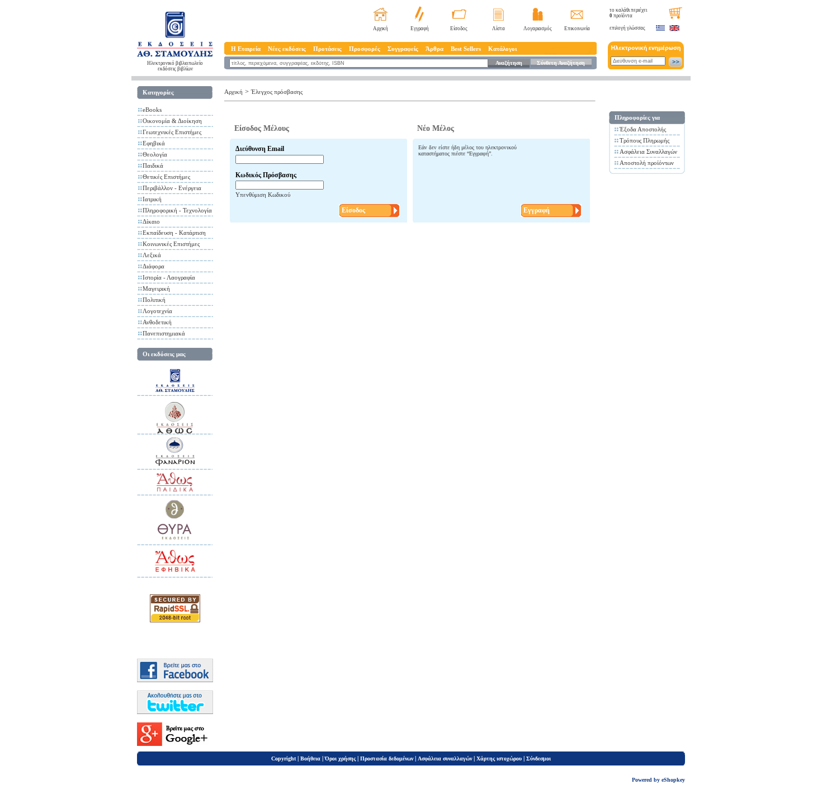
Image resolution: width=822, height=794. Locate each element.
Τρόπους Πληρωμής (644, 140)
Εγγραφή (419, 28)
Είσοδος (458, 28)
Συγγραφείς (403, 48)
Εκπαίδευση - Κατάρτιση (174, 232)
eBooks (152, 109)
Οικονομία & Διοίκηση (172, 120)
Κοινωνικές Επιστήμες (171, 243)
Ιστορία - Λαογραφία (169, 277)
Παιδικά (153, 165)
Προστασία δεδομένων (386, 758)
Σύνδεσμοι (538, 758)
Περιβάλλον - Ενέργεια (172, 188)
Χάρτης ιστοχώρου (499, 758)
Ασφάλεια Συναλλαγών (648, 151)
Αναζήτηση (508, 63)
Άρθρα (434, 48)
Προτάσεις (327, 48)
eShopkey (673, 780)
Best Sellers (466, 48)
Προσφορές (364, 48)
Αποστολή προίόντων (647, 162)
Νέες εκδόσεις (287, 48)
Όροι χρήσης (340, 758)
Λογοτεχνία (157, 311)
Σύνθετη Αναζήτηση (561, 63)
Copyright (283, 758)
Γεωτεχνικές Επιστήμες (172, 132)
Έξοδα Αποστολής (643, 129)
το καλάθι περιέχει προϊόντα (628, 12)
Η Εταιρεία (246, 48)
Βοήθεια (310, 758)
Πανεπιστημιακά (164, 333)
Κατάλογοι (502, 48)
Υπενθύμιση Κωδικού (262, 194)
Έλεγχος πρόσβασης (277, 91)
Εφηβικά (154, 143)
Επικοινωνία (577, 28)
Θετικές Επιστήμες (166, 176)
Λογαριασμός (537, 28)
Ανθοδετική (157, 322)
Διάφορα (153, 266)
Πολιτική (154, 299)
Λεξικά (152, 255)
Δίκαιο (151, 221)
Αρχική (380, 28)
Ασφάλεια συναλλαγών (445, 758)
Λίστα (498, 28)
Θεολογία (155, 154)
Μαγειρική (156, 288)
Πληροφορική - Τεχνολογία (177, 210)
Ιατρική (152, 199)
